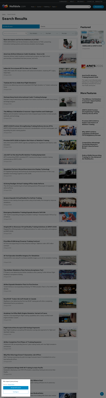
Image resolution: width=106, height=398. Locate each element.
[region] (15, 388)
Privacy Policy (11, 384)
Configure (16, 392)
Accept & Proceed (16, 387)
